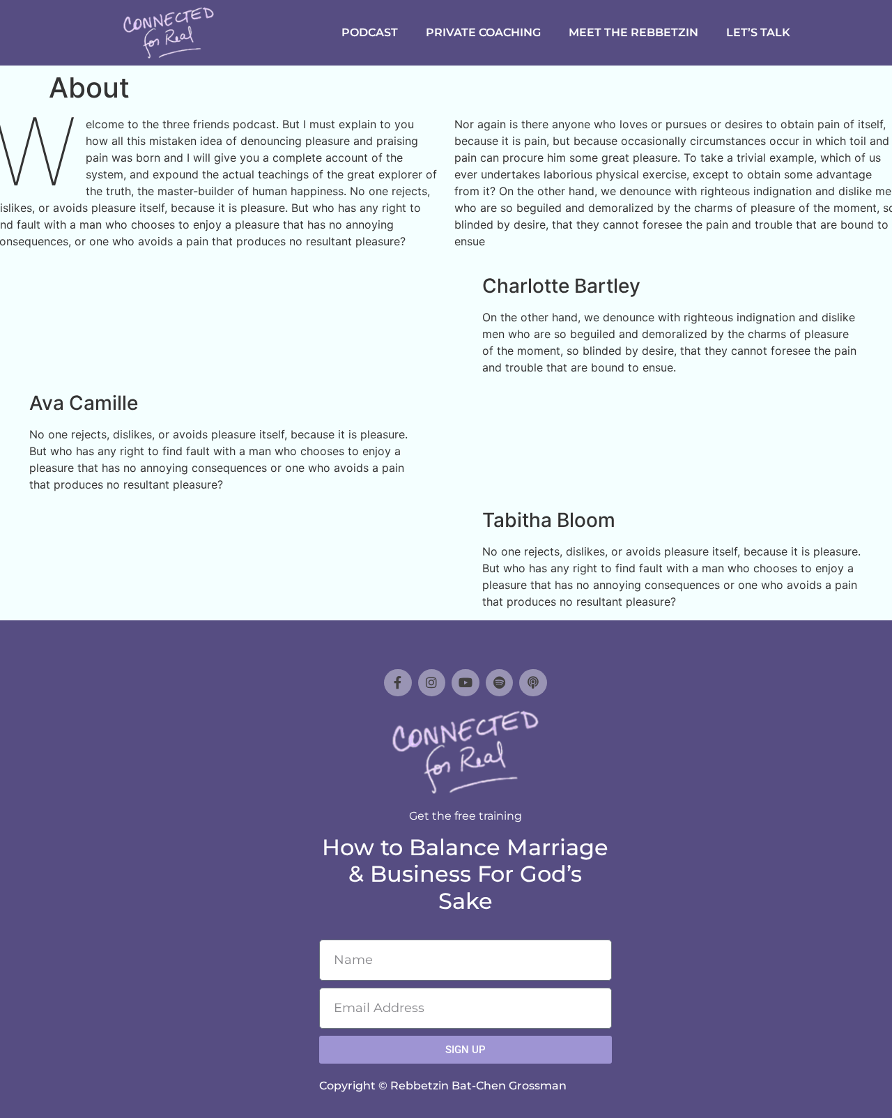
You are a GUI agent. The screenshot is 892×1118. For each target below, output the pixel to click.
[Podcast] (533, 683)
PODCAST (369, 32)
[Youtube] (465, 683)
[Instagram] (432, 683)
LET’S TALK (758, 32)
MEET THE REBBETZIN (633, 32)
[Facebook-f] (398, 683)
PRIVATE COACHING (483, 32)
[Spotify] (500, 683)
